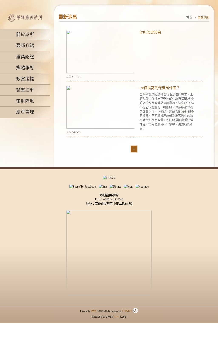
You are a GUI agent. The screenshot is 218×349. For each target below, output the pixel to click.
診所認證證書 (150, 32)
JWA (93, 311)
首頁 (189, 17)
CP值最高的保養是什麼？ (159, 88)
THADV (127, 311)
